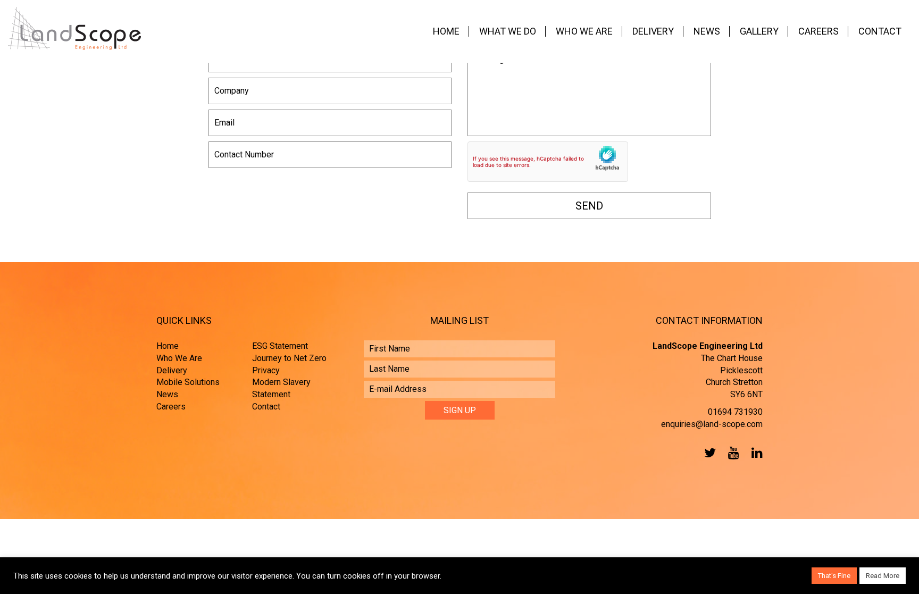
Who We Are (584, 31)
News (707, 31)
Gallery (759, 31)
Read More (882, 576)
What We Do (507, 31)
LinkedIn (755, 453)
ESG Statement (280, 346)
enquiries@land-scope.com (712, 424)
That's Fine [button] (834, 576)
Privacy (266, 370)
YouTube (731, 453)
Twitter (708, 453)
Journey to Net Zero (289, 358)
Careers (818, 31)
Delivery (653, 31)
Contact (879, 31)
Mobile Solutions (188, 382)
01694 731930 (735, 412)
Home (446, 31)
